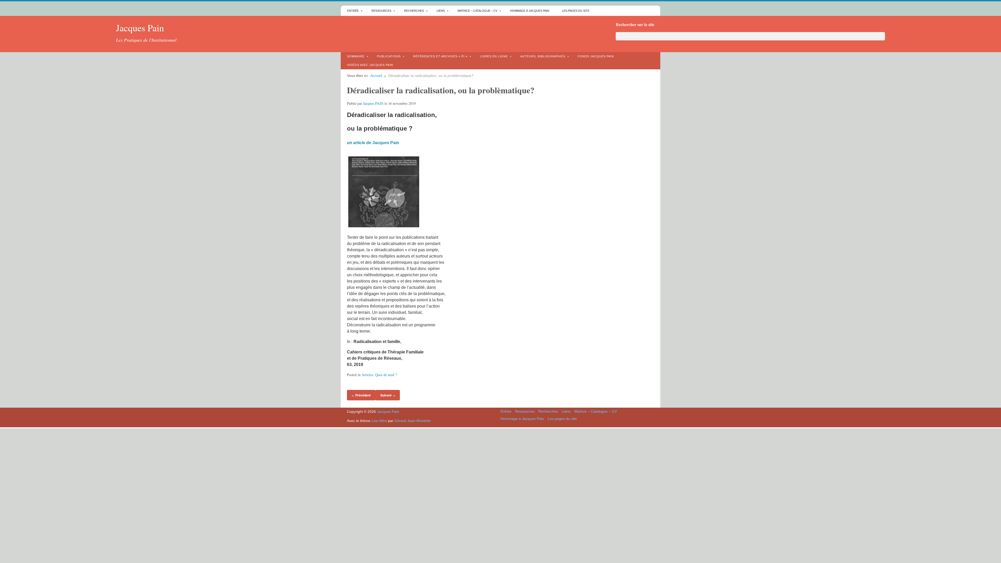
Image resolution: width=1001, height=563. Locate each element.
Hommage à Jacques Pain (529, 10)
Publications (389, 56)
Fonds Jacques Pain (596, 56)
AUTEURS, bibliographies (542, 56)
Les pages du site (575, 10)
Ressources (381, 10)
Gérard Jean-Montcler (412, 421)
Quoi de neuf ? (386, 374)
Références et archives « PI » (440, 56)
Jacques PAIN (373, 103)
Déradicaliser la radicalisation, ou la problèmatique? (440, 90)
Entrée (353, 10)
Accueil (376, 76)
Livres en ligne (494, 56)
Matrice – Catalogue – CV (477, 10)
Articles (367, 374)
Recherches (414, 10)
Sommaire (355, 56)
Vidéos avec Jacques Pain (370, 64)
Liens (441, 10)
